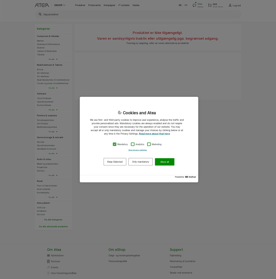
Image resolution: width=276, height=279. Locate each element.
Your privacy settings (137, 150)
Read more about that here (154, 133)
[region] (139, 139)
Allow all (164, 161)
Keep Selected (115, 161)
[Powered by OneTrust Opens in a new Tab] (186, 177)
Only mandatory (140, 161)
